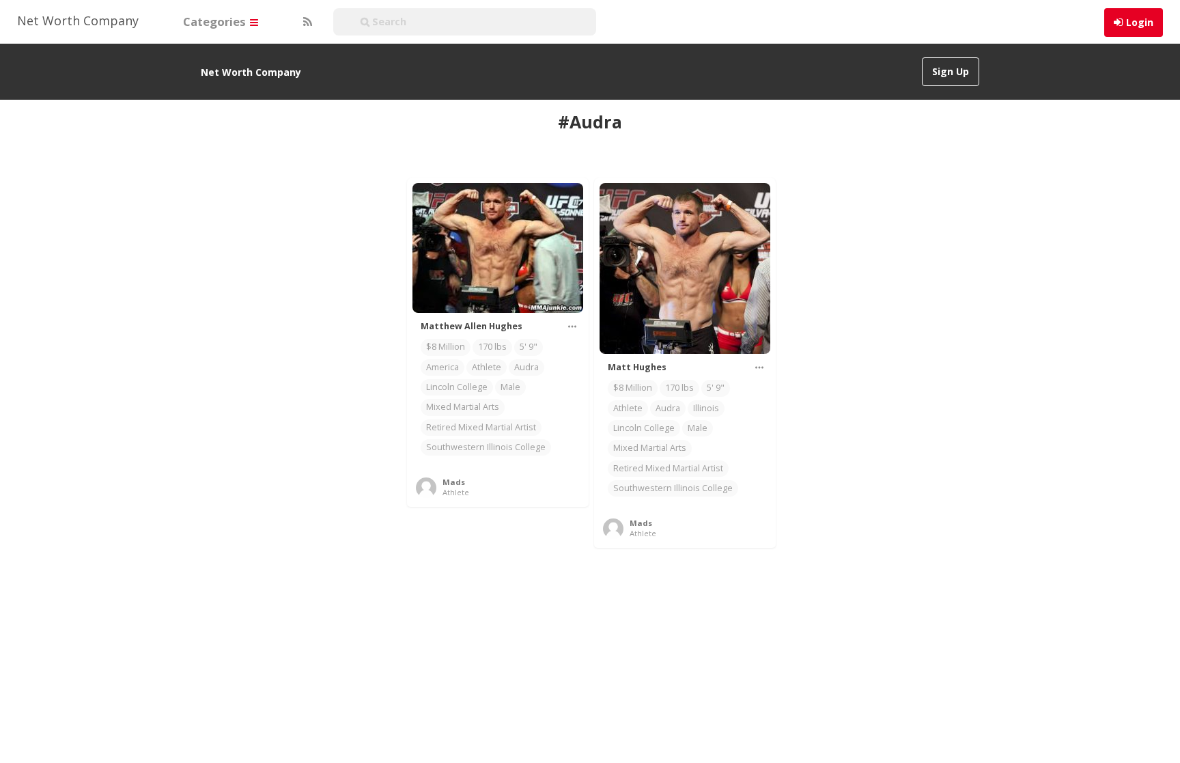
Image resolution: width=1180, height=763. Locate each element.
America (442, 367)
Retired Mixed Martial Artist (481, 427)
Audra (526, 367)
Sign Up (950, 71)
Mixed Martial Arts (462, 407)
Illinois (706, 408)
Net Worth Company (78, 20)
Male (510, 387)
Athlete (486, 367)
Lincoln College (457, 387)
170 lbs (492, 346)
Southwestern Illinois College (486, 447)
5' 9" (528, 346)
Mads (453, 482)
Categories (216, 21)
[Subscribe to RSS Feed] (306, 22)
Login (1139, 22)
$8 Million (445, 346)
